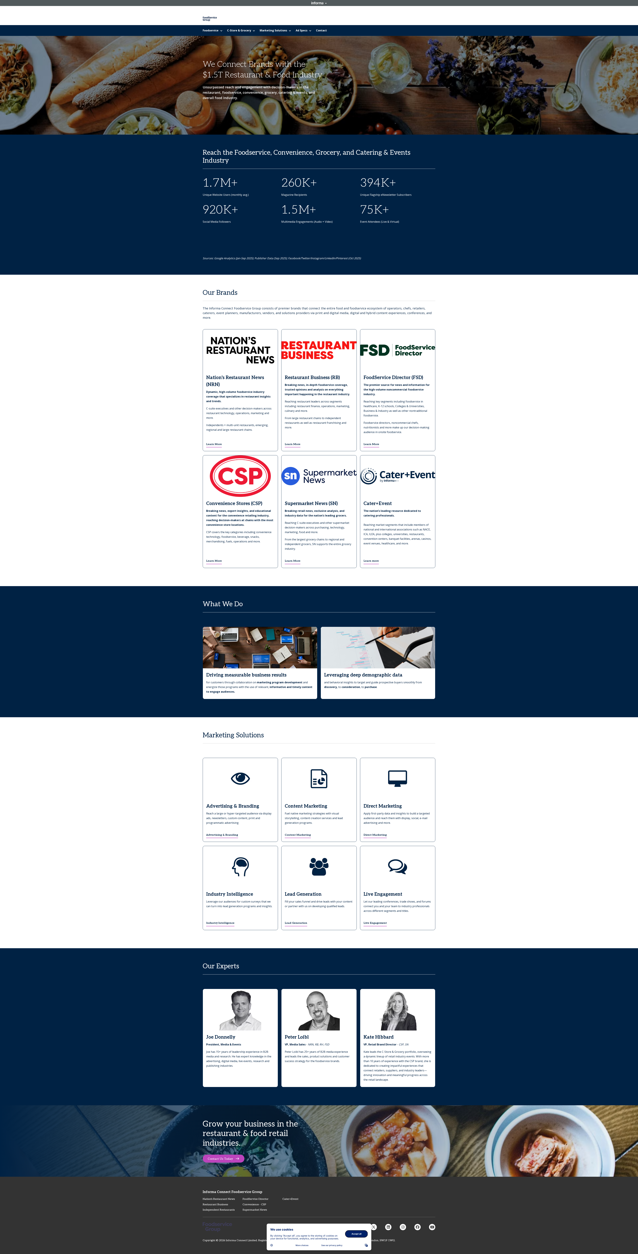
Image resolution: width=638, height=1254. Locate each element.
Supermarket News (255, 1209)
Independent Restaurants (219, 1209)
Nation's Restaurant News (219, 1199)
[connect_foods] (374, 1227)
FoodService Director (255, 1199)
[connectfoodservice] (403, 1227)
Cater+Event (290, 1199)
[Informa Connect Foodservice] (388, 1227)
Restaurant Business (215, 1204)
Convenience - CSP (254, 1204)
